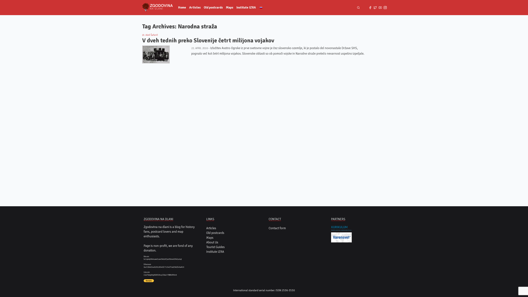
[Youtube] (380, 7)
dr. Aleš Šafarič (150, 34)
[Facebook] (370, 7)
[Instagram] (385, 7)
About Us (212, 242)
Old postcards (213, 7)
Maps (229, 7)
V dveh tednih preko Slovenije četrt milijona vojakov (208, 40)
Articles (195, 7)
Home (182, 7)
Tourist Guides (215, 247)
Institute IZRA (246, 7)
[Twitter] (375, 7)
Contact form (277, 228)
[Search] (358, 7)
